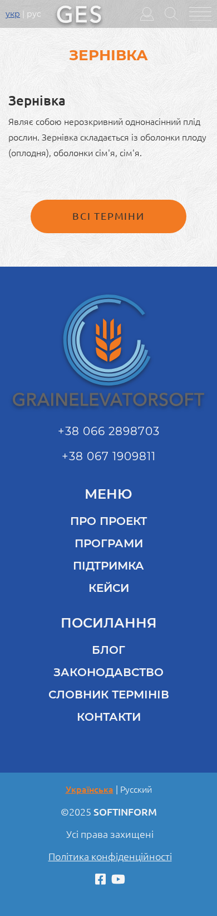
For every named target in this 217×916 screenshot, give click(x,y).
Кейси (108, 588)
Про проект (108, 521)
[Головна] (79, 13)
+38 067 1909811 (109, 456)
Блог (108, 650)
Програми (109, 543)
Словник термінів (108, 694)
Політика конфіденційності (110, 856)
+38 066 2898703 (109, 431)
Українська (90, 789)
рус (34, 14)
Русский (136, 789)
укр (13, 14)
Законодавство (108, 672)
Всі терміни (108, 215)
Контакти (109, 717)
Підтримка (108, 565)
